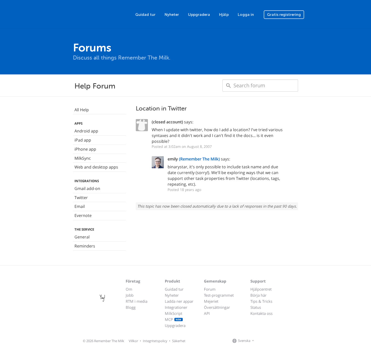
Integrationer (176, 307)
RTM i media (136, 301)
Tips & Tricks (261, 301)
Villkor (133, 341)
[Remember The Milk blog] (276, 341)
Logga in (246, 14)
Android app (86, 131)
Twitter (81, 197)
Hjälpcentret (261, 289)
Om (129, 289)
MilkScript (173, 313)
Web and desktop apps (96, 167)
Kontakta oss (261, 313)
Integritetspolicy (155, 341)
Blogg (131, 307)
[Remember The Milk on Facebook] (262, 341)
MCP (173, 319)
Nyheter (172, 14)
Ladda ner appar (179, 301)
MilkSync (82, 158)
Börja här (258, 295)
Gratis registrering (284, 14)
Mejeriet (211, 301)
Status (255, 307)
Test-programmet (219, 295)
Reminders (84, 246)
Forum (210, 289)
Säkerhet (179, 341)
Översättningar (217, 307)
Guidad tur (145, 14)
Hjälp (224, 14)
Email (79, 206)
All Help (81, 110)
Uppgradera (199, 14)
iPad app (82, 140)
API (207, 313)
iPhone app (85, 149)
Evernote (83, 215)
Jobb (130, 295)
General (82, 237)
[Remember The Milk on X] (269, 341)
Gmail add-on (87, 188)
